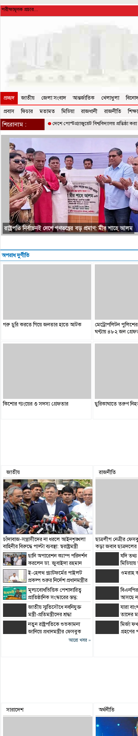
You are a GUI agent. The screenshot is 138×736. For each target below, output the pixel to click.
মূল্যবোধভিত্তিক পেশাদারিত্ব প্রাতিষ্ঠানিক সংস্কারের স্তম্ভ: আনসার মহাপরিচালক (42, 597)
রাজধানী (89, 111)
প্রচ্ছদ (9, 98)
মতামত (47, 111)
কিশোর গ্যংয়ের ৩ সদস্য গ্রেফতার (35, 404)
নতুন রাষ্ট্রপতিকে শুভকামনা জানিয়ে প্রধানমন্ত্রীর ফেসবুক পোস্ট (42, 631)
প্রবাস (9, 111)
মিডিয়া (68, 111)
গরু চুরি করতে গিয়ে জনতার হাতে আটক (42, 324)
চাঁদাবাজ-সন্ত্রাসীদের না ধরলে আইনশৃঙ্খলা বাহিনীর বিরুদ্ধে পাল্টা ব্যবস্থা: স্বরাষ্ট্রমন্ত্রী (44, 543)
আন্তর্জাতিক (83, 98)
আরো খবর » (80, 640)
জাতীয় (27, 98)
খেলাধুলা (110, 98)
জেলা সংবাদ (53, 98)
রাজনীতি (112, 111)
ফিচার (27, 111)
